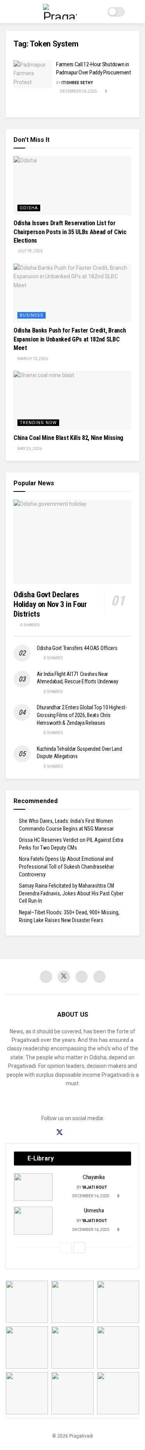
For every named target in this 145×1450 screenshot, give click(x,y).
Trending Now (38, 422)
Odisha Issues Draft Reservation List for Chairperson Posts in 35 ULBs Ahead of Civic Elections (70, 231)
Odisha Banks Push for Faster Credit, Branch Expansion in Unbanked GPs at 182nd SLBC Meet (70, 339)
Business (31, 315)
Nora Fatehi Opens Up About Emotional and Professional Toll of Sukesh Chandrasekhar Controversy (66, 866)
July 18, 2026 (30, 251)
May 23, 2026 (29, 449)
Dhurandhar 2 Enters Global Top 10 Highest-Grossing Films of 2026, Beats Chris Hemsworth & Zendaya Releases (81, 715)
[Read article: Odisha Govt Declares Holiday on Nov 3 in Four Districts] (72, 542)
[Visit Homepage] (60, 11)
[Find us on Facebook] (46, 977)
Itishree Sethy (77, 83)
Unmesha (94, 1210)
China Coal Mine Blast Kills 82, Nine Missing (68, 437)
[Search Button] (136, 11)
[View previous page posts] (66, 1247)
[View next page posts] (79, 1247)
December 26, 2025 (78, 91)
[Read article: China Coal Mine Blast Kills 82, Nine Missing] (72, 400)
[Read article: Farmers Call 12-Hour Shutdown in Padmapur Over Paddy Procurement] (33, 74)
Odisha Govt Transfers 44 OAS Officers (77, 648)
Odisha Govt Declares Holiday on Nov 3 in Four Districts (50, 604)
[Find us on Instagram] (73, 1132)
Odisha (29, 207)
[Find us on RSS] (99, 977)
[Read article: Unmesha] (33, 1220)
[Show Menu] (9, 11)
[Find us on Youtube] (81, 977)
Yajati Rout (94, 1187)
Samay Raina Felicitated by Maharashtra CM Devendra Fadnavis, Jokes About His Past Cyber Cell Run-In (71, 893)
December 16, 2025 (90, 1196)
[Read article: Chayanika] (33, 1187)
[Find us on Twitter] (64, 977)
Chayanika (94, 1177)
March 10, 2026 (32, 359)
